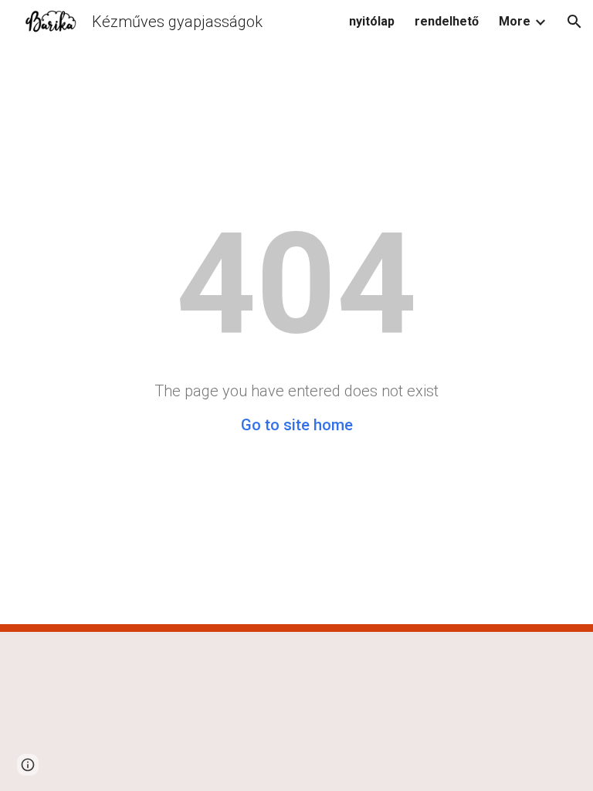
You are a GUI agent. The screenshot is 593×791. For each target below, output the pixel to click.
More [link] (514, 21)
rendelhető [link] (447, 21)
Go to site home (297, 425)
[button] (574, 21)
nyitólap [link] (372, 21)
